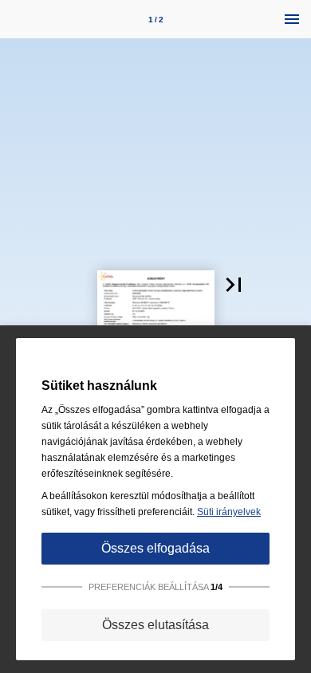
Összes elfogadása (155, 548)
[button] (234, 284)
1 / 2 (155, 19)
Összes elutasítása (155, 625)
